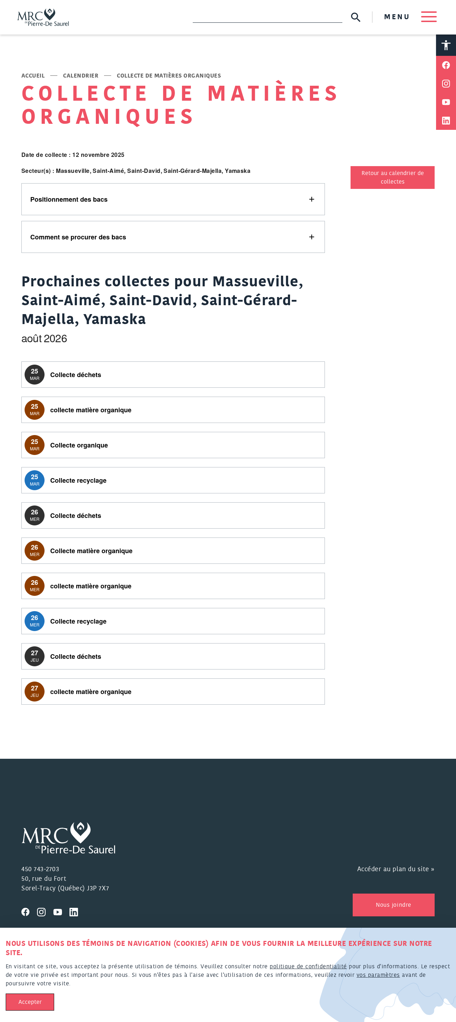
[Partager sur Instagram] (446, 83)
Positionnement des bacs (69, 199)
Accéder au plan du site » (396, 869)
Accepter (30, 1002)
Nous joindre (393, 905)
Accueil (33, 76)
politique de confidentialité (308, 966)
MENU (399, 17)
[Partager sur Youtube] (446, 102)
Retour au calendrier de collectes (393, 177)
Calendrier (80, 76)
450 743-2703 (40, 869)
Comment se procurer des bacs (78, 237)
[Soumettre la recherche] (356, 17)
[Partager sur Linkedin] (446, 120)
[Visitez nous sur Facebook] (29, 911)
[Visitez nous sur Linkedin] (76, 911)
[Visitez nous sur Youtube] (61, 911)
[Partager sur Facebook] (446, 65)
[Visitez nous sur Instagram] (45, 911)
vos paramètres (378, 975)
